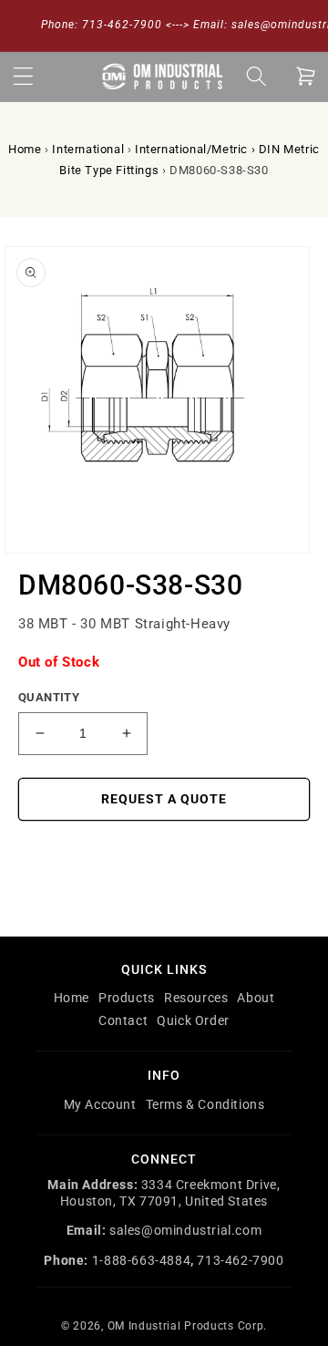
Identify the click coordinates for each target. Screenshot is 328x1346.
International (88, 149)
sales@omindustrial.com (185, 1230)
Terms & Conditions (205, 1104)
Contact (123, 1020)
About (255, 997)
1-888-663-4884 (141, 1260)
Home (24, 149)
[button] (23, 77)
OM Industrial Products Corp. (188, 1326)
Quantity (48, 697)
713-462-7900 (240, 1260)
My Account (100, 1104)
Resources (196, 997)
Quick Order (193, 1020)
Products (126, 997)
